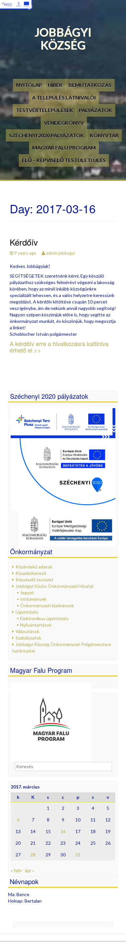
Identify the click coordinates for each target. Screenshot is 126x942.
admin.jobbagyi (60, 253)
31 (77, 854)
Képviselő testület (34, 579)
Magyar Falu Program (64, 147)
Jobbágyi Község (63, 38)
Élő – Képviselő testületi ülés (64, 160)
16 (63, 831)
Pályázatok (95, 110)
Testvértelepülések (44, 110)
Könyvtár (104, 135)
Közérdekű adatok (34, 566)
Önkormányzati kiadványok (47, 605)
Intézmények (33, 599)
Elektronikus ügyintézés (44, 618)
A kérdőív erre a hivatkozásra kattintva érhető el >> (59, 346)
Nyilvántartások (36, 625)
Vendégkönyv (64, 123)
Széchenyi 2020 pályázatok (46, 135)
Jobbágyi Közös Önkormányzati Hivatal (54, 586)
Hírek (55, 85)
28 (33, 854)
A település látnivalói (64, 97)
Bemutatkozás (89, 85)
